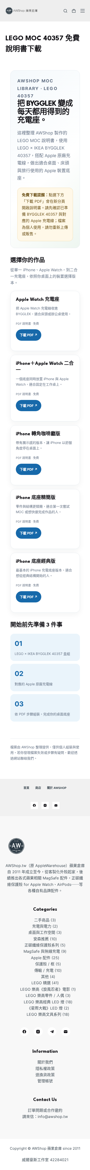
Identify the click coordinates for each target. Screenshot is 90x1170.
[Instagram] (45, 805)
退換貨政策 (45, 1074)
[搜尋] (65, 11)
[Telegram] (52, 1031)
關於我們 (45, 1062)
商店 (38, 788)
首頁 (26, 788)
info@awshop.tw (53, 1116)
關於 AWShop (56, 788)
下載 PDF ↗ (28, 335)
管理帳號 (45, 1081)
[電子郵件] (56, 805)
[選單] (82, 11)
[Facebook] (34, 805)
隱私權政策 (45, 1068)
